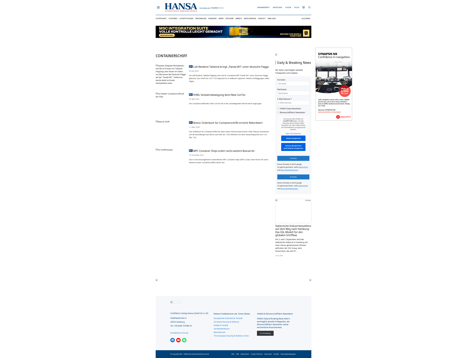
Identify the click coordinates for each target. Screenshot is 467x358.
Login (288, 7)
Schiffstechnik (186, 18)
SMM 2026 (272, 18)
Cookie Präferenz (257, 354)
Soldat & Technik (221, 325)
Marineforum (219, 332)
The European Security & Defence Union (231, 335)
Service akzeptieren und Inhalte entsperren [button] (293, 147)
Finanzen (212, 18)
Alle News (306, 18)
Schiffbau (173, 18)
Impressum (268, 354)
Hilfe (296, 7)
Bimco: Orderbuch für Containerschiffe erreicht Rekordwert (228, 122)
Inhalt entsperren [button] (293, 138)
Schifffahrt (161, 18)
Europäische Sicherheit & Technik (228, 318)
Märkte (239, 18)
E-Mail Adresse (284, 99)
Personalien (200, 18)
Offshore (229, 18)
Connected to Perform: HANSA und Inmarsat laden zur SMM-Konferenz (292, 229)
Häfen (221, 18)
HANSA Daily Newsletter (290, 108)
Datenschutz (303, 167)
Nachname (282, 89)
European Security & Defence (226, 321)
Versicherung (250, 18)
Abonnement (263, 7)
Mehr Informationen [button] (293, 134)
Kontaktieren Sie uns (179, 332)
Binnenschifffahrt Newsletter (292, 112)
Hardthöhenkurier (222, 328)
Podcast (262, 18)
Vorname (281, 79)
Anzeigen (277, 7)
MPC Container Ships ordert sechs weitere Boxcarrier (224, 151)
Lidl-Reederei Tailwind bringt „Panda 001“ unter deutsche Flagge (231, 66)
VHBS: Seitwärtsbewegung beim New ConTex (219, 95)
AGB (237, 354)
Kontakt (276, 354)
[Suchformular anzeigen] (309, 7)
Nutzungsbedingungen (289, 170)
